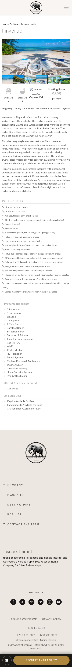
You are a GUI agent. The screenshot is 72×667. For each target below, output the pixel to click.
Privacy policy (51, 619)
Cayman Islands (28, 24)
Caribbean (14, 24)
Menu (66, 7)
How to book (36, 627)
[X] (22, 602)
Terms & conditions (24, 619)
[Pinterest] (31, 602)
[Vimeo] (41, 602)
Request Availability (41, 660)
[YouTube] (59, 602)
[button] (36, 57)
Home (5, 24)
